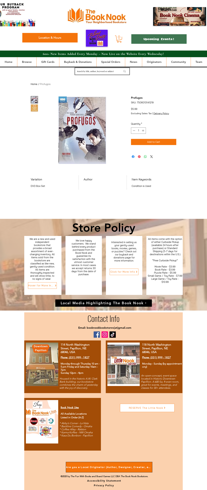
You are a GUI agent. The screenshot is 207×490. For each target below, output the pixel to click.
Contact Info (103, 318)
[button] (119, 39)
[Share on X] (151, 157)
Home (34, 84)
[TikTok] (112, 334)
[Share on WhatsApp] (145, 157)
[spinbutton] (138, 131)
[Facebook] (97, 334)
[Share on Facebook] (133, 157)
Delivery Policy (161, 113)
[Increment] (143, 131)
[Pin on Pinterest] (139, 157)
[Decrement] (133, 131)
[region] (43, 265)
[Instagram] (105, 334)
